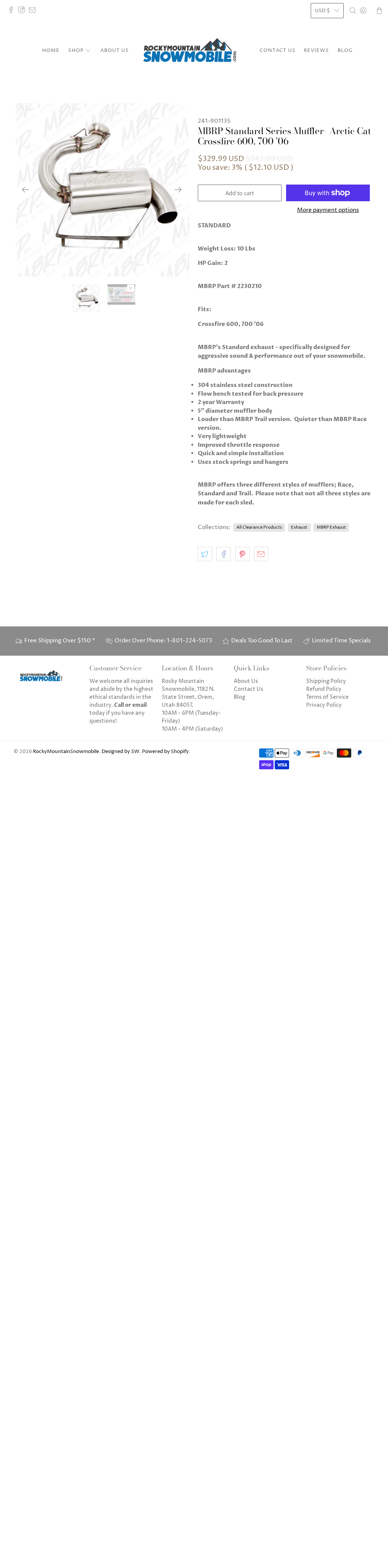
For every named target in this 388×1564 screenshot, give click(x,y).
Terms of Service (327, 697)
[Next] (178, 190)
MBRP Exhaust (331, 527)
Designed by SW (120, 751)
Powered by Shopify (165, 751)
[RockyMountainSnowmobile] (194, 51)
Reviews (316, 50)
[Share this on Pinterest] (242, 554)
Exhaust (299, 527)
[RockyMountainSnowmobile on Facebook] (13, 11)
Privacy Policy (324, 705)
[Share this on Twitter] (205, 554)
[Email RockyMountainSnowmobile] (34, 11)
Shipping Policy (326, 681)
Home (50, 50)
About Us (114, 50)
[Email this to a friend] (261, 554)
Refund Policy (323, 689)
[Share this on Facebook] (223, 554)
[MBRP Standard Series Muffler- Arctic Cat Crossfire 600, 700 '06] (102, 190)
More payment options (328, 210)
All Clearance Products (259, 527)
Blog (345, 50)
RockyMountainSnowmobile (66, 751)
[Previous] (25, 190)
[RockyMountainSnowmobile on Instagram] (23, 11)
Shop (76, 50)
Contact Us (278, 50)
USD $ (322, 10)
